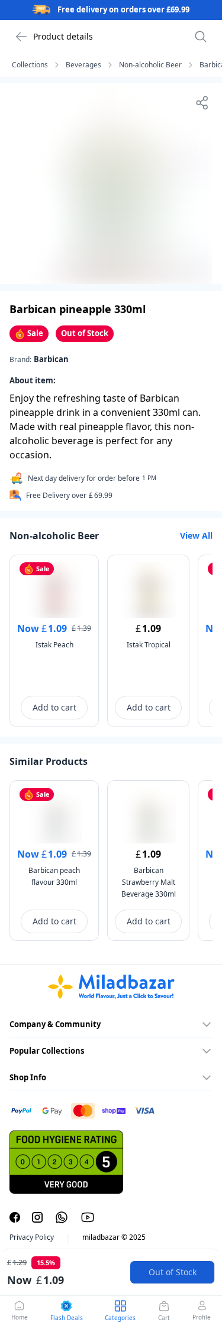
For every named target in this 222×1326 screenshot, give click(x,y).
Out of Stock (173, 1272)
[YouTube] (88, 1217)
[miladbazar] (111, 987)
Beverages (83, 65)
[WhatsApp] (61, 1217)
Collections (30, 65)
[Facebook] (14, 1217)
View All (196, 535)
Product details (63, 36)
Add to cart (54, 707)
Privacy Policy (31, 1237)
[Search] (201, 37)
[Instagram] (37, 1217)
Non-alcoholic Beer (150, 65)
